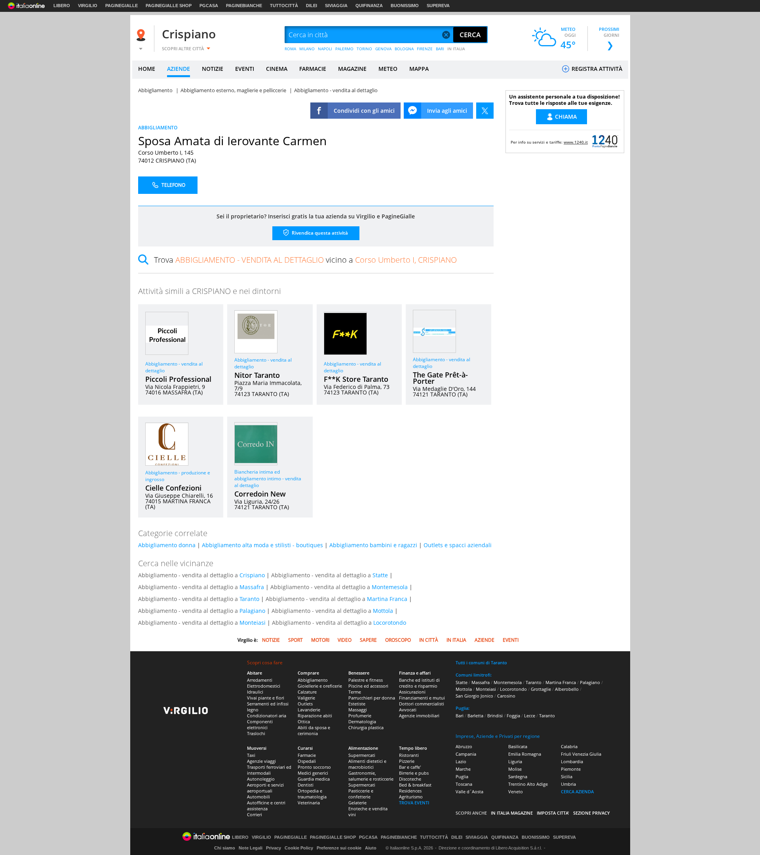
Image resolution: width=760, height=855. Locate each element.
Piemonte (571, 769)
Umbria (568, 784)
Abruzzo (464, 746)
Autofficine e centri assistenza (266, 805)
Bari (460, 716)
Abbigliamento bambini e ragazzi (373, 545)
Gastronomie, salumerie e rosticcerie (370, 776)
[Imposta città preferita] (142, 35)
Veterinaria (309, 803)
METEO (387, 68)
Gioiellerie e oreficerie (320, 686)
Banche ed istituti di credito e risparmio (419, 683)
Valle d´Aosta (469, 791)
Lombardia (572, 761)
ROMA (290, 48)
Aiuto (370, 848)
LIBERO (61, 5)
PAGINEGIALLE (121, 5)
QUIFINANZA (369, 5)
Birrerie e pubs (414, 773)
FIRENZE (425, 48)
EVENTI (244, 68)
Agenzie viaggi (261, 761)
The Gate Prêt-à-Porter (440, 378)
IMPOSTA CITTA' (553, 813)
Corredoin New (260, 494)
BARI (440, 48)
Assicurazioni (412, 692)
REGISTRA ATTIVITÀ (596, 68)
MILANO (307, 48)
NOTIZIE (212, 68)
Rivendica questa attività (319, 232)
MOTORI (320, 640)
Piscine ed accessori (368, 686)
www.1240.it (576, 142)
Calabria (569, 746)
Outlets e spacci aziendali (458, 545)
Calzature (307, 692)
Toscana (464, 784)
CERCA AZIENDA (577, 791)
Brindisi (495, 716)
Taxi (251, 755)
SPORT (295, 640)
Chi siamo (224, 848)
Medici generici (313, 773)
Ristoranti (409, 755)
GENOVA (383, 48)
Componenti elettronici (260, 724)
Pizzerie (406, 761)
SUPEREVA (438, 5)
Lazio (461, 761)
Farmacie (307, 755)
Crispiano (189, 34)
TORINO (364, 48)
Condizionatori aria (266, 716)
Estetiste (356, 704)
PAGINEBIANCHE (244, 5)
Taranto (249, 599)
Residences (410, 791)
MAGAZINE (352, 68)
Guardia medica (314, 779)
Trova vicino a (305, 259)
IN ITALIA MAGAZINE (512, 813)
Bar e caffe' (410, 767)
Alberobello (567, 689)
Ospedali (307, 761)
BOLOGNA (404, 48)
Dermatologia (362, 721)
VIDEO (345, 640)
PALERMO (344, 48)
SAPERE (368, 640)
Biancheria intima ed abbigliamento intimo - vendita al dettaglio (267, 478)
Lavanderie (309, 710)
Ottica (304, 721)
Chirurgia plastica (366, 727)
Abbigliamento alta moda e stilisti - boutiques (262, 545)
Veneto (515, 791)
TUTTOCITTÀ (284, 5)
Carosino (506, 696)
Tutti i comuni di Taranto (481, 662)
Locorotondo (389, 622)
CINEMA (276, 68)
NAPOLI (325, 48)
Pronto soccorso (314, 767)
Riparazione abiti (315, 716)
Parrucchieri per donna (371, 698)
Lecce (529, 716)
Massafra (251, 587)
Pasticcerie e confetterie (360, 794)
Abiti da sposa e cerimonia (314, 730)
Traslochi (256, 733)
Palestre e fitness (365, 680)
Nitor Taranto (257, 375)
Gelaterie (357, 803)
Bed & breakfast (415, 785)
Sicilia (566, 776)
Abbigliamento (313, 680)
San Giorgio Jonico (474, 696)
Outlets (305, 704)
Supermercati (361, 755)
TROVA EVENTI (414, 803)
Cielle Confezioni (173, 488)
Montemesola (390, 587)
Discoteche (410, 779)
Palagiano (252, 610)
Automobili (258, 797)
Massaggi (357, 710)
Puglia (462, 776)
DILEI (311, 5)
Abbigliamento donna (167, 545)
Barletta (475, 716)
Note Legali (250, 848)
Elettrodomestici (263, 686)
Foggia (513, 716)
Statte (380, 575)
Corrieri (254, 814)
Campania (466, 754)
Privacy (273, 848)
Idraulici (255, 692)
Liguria (515, 761)
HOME (146, 68)
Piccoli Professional (178, 379)
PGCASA (209, 5)
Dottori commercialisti (421, 704)
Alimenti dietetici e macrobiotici (367, 764)
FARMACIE (312, 68)
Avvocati (407, 710)
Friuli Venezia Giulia (581, 754)
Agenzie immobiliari (419, 716)
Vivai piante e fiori (265, 698)
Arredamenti (259, 680)
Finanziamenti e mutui (422, 698)
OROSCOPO (398, 640)
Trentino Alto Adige (528, 784)
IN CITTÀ (428, 640)
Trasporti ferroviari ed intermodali (269, 770)
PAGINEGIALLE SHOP (169, 5)
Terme (354, 692)
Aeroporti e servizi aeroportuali (265, 788)
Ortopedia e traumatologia (312, 794)
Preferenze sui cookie (339, 848)
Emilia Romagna (524, 754)
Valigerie (306, 698)
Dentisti (306, 785)
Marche (463, 769)
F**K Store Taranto (356, 379)
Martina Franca (387, 599)
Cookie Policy (299, 848)
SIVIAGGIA (336, 5)
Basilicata (517, 746)
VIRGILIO (87, 5)
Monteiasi (252, 622)
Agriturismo (411, 797)
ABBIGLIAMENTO (157, 127)
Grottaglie (541, 689)
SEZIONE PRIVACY (591, 813)
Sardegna (517, 776)
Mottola (383, 610)
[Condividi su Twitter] (485, 110)
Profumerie (359, 716)
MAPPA (419, 68)
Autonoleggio (261, 779)
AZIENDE (178, 68)
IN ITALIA (456, 48)
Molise (515, 769)
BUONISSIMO (405, 5)
